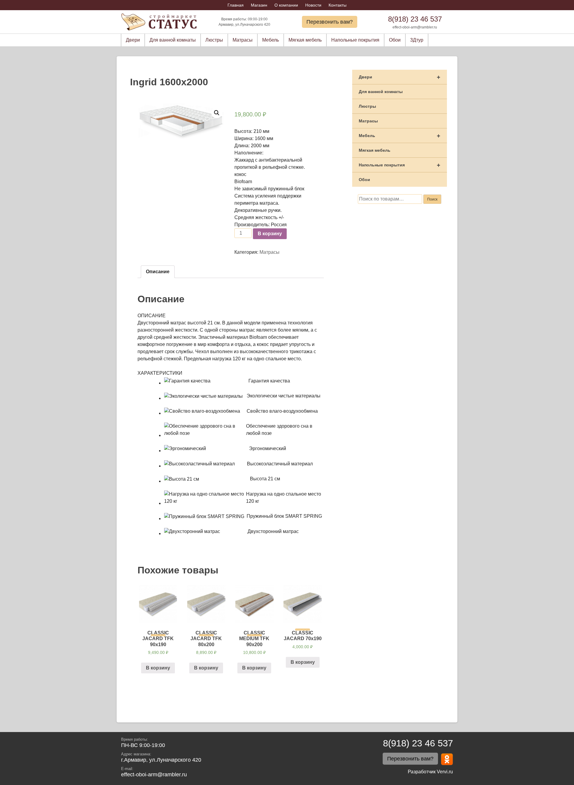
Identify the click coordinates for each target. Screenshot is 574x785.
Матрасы (243, 39)
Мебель (270, 39)
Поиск (432, 199)
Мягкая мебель (305, 39)
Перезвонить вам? (329, 22)
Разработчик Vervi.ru (430, 771)
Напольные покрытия (355, 39)
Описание (158, 271)
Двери (133, 39)
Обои (395, 39)
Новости (313, 5)
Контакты (337, 5)
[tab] (158, 271)
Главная (236, 5)
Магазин (259, 5)
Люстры (214, 39)
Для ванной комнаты (172, 39)
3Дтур (416, 39)
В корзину (270, 233)
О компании (286, 5)
